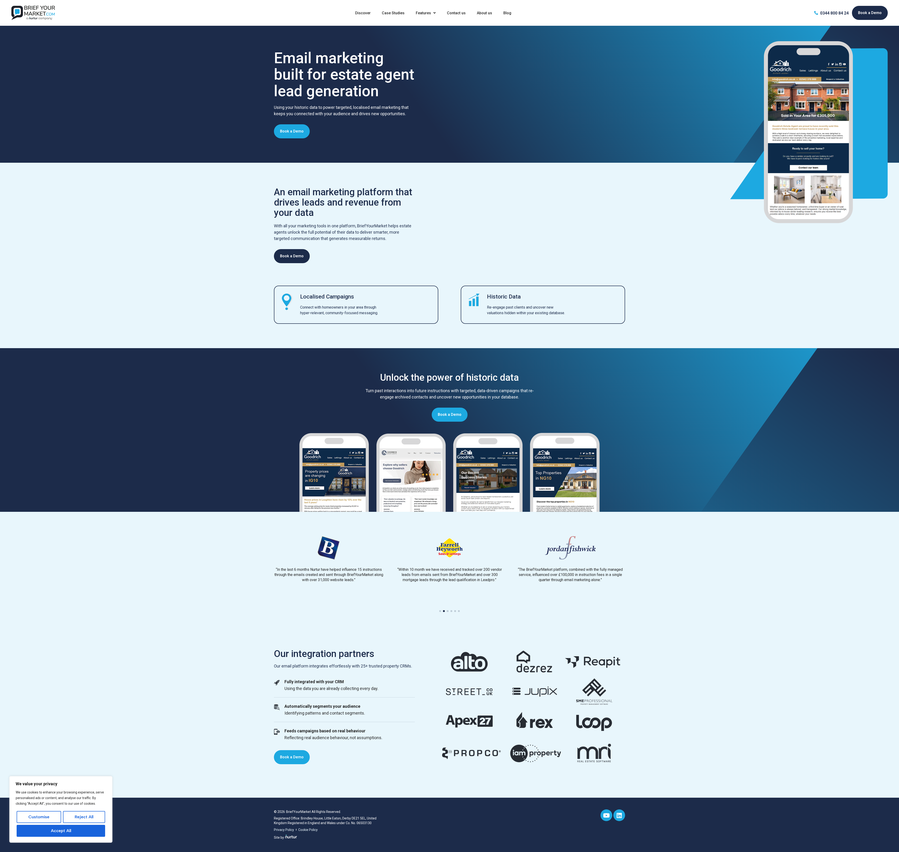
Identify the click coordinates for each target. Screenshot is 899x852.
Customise (38, 816)
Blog (507, 13)
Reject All (84, 816)
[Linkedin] (619, 815)
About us (484, 13)
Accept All (61, 830)
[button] (440, 611)
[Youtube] (606, 815)
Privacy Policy (284, 830)
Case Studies (393, 13)
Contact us (456, 13)
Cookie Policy (308, 830)
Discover (363, 13)
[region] (60, 809)
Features (423, 13)
